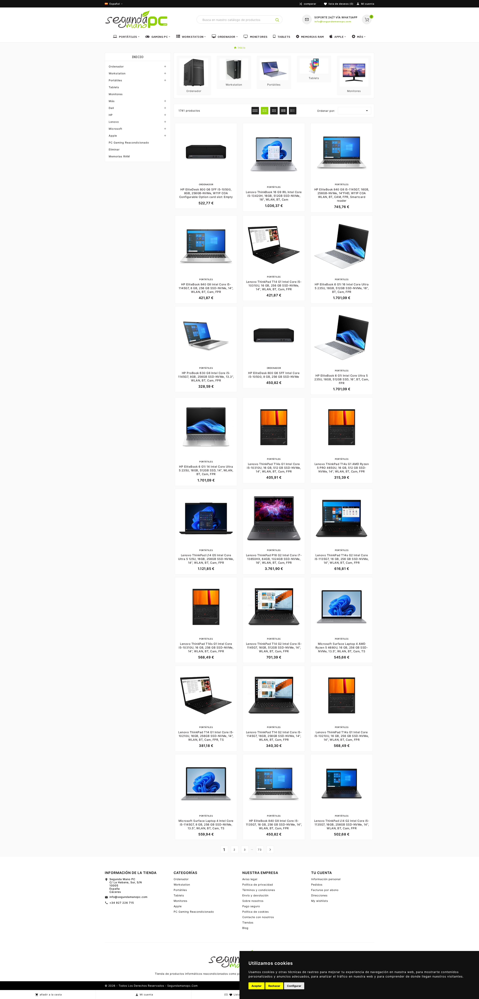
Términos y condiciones (258, 890)
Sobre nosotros (252, 900)
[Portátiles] (274, 69)
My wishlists (319, 900)
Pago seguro (251, 906)
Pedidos (316, 884)
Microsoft (115, 128)
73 (260, 849)
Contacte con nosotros (258, 917)
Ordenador (116, 66)
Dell (111, 108)
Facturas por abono (324, 890)
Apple (113, 135)
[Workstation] (233, 69)
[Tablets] (314, 65)
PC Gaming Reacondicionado (129, 142)
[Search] (277, 20)
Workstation (117, 73)
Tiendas (247, 922)
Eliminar (114, 149)
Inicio (138, 57)
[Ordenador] (193, 72)
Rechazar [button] (274, 985)
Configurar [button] (294, 985)
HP (111, 114)
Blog (245, 927)
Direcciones (319, 895)
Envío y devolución (255, 895)
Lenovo (114, 121)
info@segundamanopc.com (128, 896)
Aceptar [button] (256, 985)
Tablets (114, 87)
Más (112, 101)
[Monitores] (354, 72)
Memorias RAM (119, 156)
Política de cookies (255, 911)
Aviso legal (249, 879)
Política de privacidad (257, 884)
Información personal (326, 879)
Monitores (116, 94)
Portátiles (115, 80)
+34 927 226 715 (121, 902)
